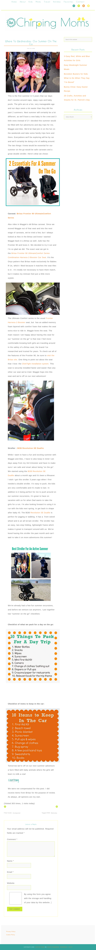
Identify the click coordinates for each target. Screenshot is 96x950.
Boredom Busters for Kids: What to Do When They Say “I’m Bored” (77, 78)
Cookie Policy (10, 934)
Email (10, 872)
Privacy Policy (10, 931)
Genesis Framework (53, 947)
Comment (12, 839)
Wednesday (54, 813)
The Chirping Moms (48, 22)
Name (10, 861)
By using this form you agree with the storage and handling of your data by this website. (38, 898)
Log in (70, 947)
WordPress (63, 947)
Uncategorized (16, 813)
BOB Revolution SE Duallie (30, 448)
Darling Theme (39, 947)
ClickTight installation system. (35, 364)
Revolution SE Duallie (40, 513)
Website (10, 883)
